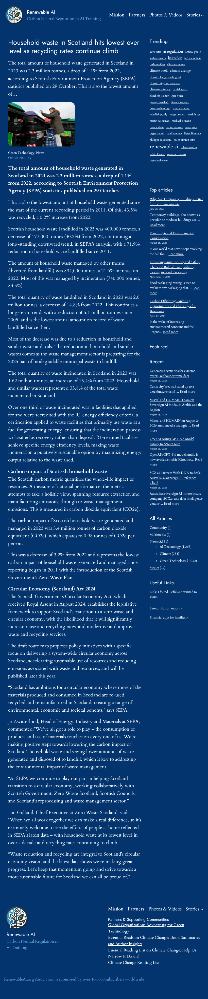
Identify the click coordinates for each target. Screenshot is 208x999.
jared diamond (180, 108)
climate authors (176, 64)
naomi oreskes (174, 127)
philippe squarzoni (160, 140)
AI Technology (170, 546)
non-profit (191, 127)
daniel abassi (180, 89)
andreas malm (158, 58)
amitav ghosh (193, 52)
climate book (159, 71)
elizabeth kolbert (159, 96)
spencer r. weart (176, 154)
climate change (180, 71)
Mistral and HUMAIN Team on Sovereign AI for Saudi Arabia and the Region (176, 405)
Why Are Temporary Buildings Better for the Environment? (176, 201)
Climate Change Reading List (133, 962)
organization (157, 133)
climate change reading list (165, 77)
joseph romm (177, 114)
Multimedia (158, 535)
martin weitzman (159, 121)
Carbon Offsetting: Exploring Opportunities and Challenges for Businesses (173, 306)
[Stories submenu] (202, 15)
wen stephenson (159, 160)
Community (158, 527)
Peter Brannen (192, 133)
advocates (155, 52)
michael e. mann (181, 121)
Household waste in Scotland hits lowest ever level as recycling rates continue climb (73, 46)
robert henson (189, 147)
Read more (157, 225)
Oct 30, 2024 (17, 158)
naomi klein (157, 127)
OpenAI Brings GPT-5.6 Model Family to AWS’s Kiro (172, 441)
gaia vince (177, 96)
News (40, 153)
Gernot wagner (180, 102)
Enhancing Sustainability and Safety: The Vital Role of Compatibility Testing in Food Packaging (175, 267)
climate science (160, 89)
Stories (193, 15)
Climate (165, 553)
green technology (160, 108)
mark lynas (193, 114)
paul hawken (174, 133)
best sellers (175, 58)
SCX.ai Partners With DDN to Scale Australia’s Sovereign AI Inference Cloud (175, 478)
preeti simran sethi (184, 140)
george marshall (159, 102)
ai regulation (173, 51)
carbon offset (157, 64)
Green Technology (21, 153)
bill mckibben (192, 58)
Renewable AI (41, 11)
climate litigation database (165, 83)
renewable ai (164, 146)
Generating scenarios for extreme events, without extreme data (172, 373)
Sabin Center (157, 154)
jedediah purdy (158, 114)
